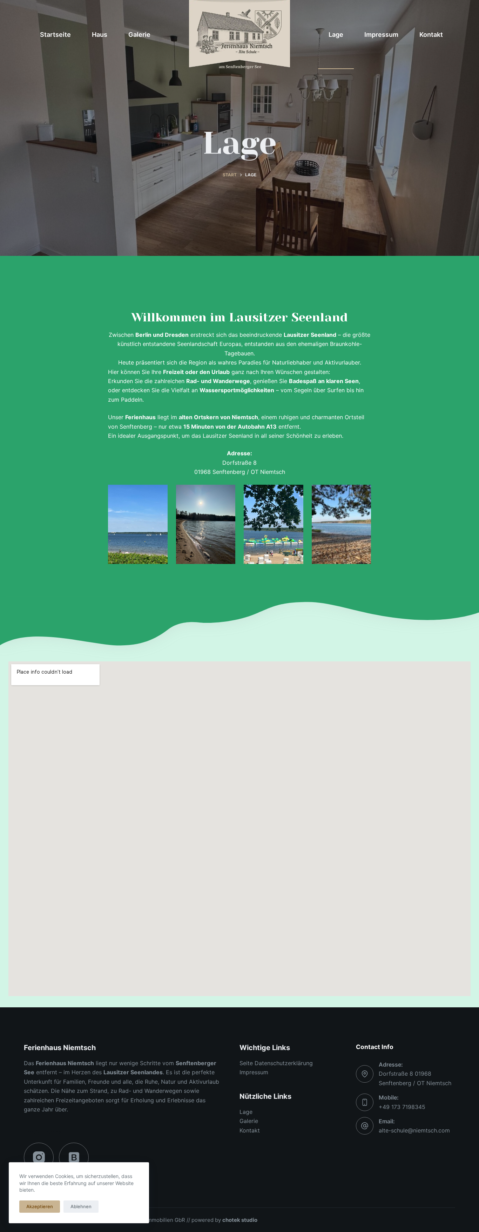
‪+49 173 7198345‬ (402, 1106)
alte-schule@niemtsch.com (414, 1130)
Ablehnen (81, 1206)
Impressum (381, 34)
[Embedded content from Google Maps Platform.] (239, 828)
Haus (99, 34)
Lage (336, 34)
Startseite (55, 34)
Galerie (139, 34)
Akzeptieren (39, 1206)
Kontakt (431, 34)
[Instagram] (39, 1157)
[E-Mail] (74, 1157)
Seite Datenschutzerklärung (276, 1063)
